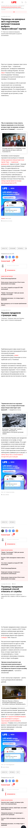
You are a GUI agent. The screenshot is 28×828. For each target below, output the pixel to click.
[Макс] (6, 257)
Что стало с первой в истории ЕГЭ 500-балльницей (12, 288)
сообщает (4, 637)
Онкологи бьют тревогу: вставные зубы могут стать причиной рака (12, 803)
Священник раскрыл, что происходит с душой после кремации (12, 813)
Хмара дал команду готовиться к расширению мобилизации (10, 572)
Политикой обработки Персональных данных (11, 7)
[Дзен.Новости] (2, 257)
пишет (3, 73)
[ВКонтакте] (13, 257)
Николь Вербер (6, 494)
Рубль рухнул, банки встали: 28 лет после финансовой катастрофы (12, 283)
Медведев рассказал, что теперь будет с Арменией (12, 299)
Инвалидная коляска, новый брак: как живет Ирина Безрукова (14, 808)
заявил (16, 355)
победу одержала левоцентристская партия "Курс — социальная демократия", (12, 162)
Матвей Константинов (7, 220)
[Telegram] (9, 257)
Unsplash (3, 218)
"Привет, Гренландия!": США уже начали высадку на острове (12, 293)
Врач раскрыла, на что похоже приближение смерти (14, 304)
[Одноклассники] (16, 257)
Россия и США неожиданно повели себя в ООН (13, 558)
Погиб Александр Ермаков (8, 278)
